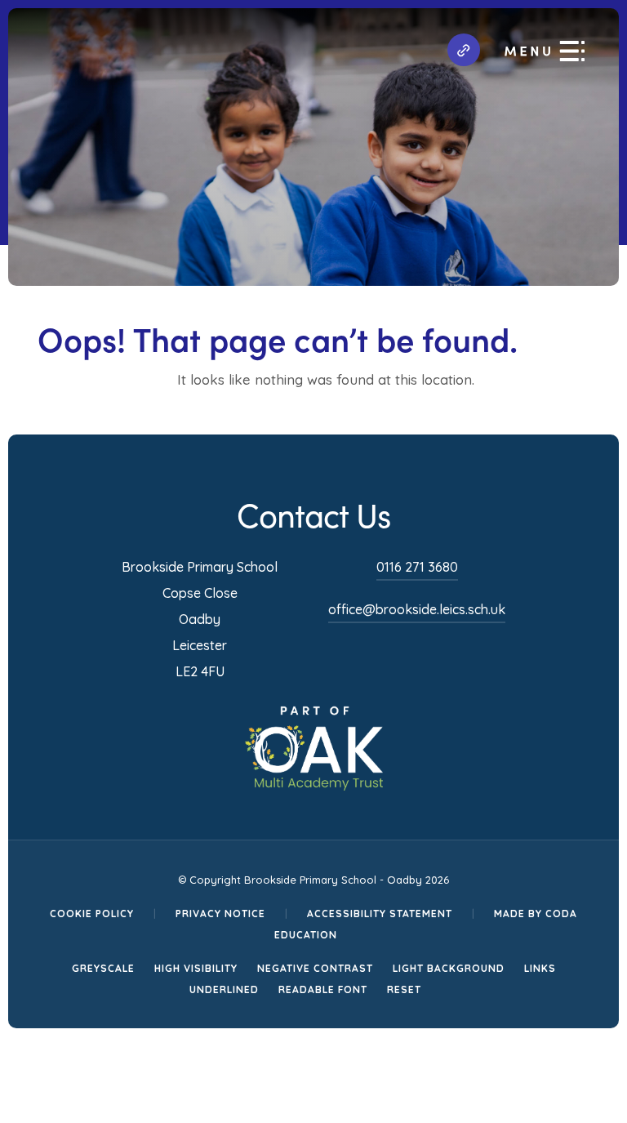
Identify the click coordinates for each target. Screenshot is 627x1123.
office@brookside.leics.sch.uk (416, 609)
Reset (404, 989)
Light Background (449, 968)
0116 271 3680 (417, 567)
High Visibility (196, 968)
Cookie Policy (92, 913)
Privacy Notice (220, 913)
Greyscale (103, 968)
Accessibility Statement (379, 913)
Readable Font (322, 989)
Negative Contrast (315, 968)
